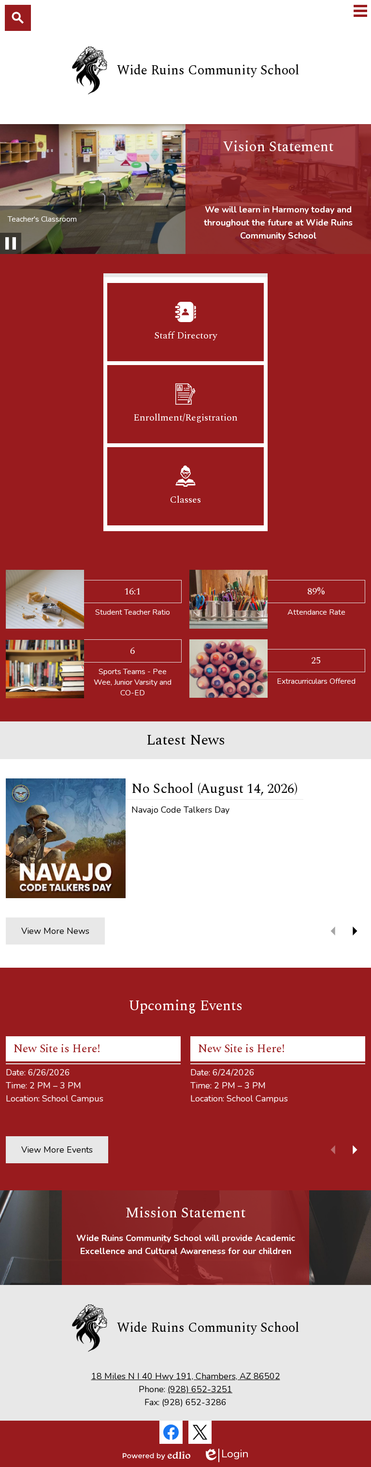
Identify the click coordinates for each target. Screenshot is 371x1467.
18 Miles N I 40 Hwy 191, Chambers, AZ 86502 (185, 1376)
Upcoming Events (185, 1006)
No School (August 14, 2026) (214, 788)
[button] (354, 931)
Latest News (185, 740)
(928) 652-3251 (200, 1389)
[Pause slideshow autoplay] (10, 243)
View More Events (57, 1150)
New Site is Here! (57, 1049)
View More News (55, 931)
